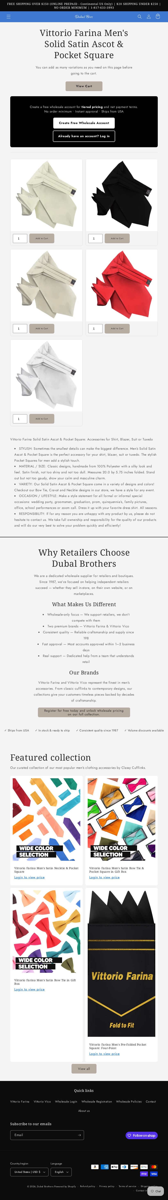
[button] (8, 16)
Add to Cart (42, 238)
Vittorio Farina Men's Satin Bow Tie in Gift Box (45, 982)
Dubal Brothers (45, 1186)
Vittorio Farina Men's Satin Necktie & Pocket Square (46, 869)
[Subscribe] (79, 1135)
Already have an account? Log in (84, 136)
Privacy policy (107, 1186)
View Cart (84, 86)
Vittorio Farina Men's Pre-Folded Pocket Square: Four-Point (117, 1046)
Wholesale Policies (129, 1101)
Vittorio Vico (42, 1101)
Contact (151, 1101)
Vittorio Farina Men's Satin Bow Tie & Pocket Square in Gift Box (116, 869)
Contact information (147, 1190)
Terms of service (127, 1186)
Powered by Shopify (65, 1186)
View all (84, 1069)
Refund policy (87, 1186)
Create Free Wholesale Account (84, 123)
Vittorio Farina (20, 1101)
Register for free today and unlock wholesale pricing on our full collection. (84, 712)
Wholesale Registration (97, 1101)
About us (84, 1111)
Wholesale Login (66, 1101)
